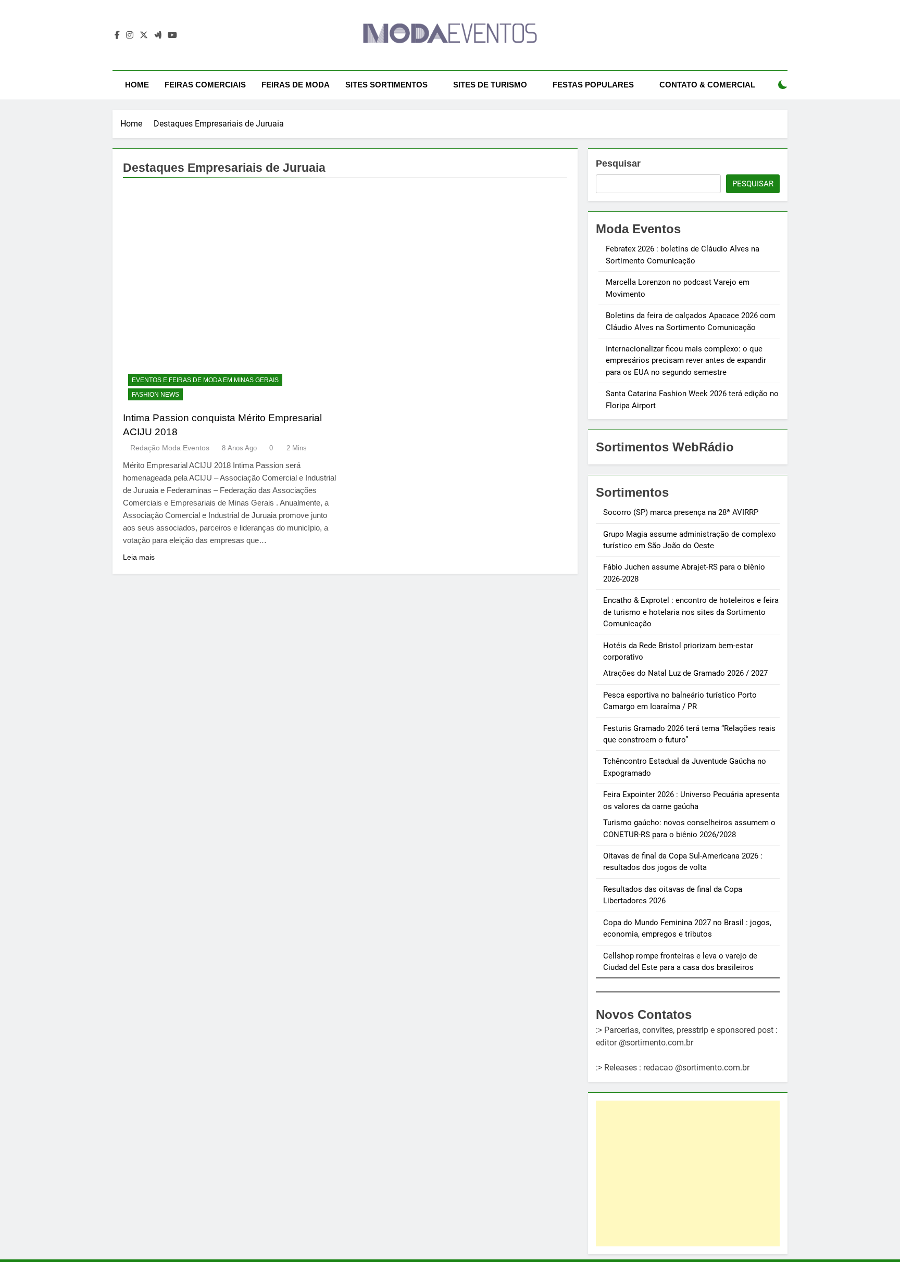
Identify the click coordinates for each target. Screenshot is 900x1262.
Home (137, 84)
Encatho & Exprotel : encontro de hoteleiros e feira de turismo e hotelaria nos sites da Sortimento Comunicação (691, 612)
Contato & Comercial (707, 84)
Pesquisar (618, 163)
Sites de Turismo (490, 84)
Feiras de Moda (295, 84)
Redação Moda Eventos (169, 448)
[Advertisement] (688, 1173)
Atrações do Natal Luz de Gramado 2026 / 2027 (685, 673)
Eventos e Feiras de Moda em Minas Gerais (205, 380)
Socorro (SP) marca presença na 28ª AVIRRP (680, 512)
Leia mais (139, 557)
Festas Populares (593, 84)
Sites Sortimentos (386, 84)
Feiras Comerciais (205, 84)
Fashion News (155, 394)
